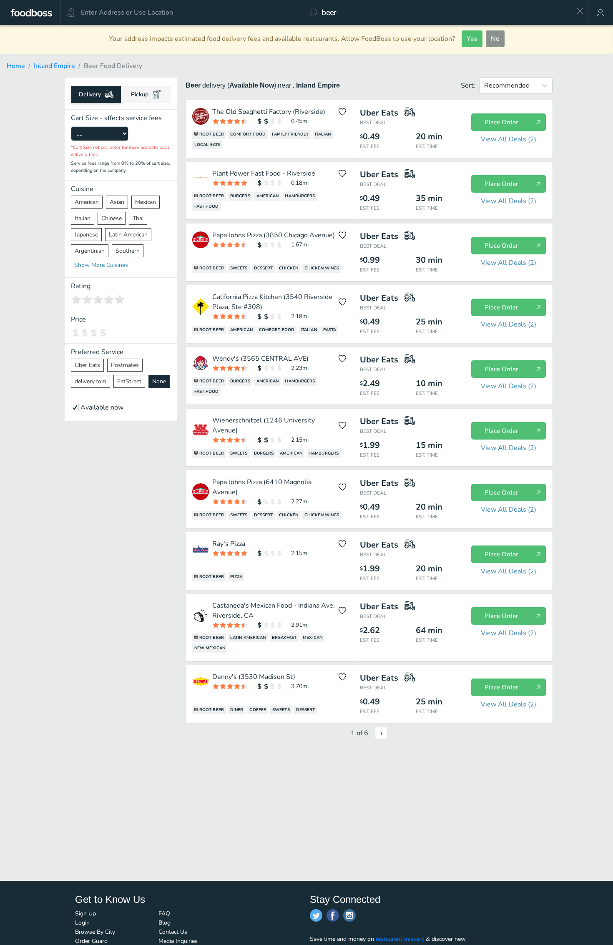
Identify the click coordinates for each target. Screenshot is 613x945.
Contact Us (172, 932)
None (159, 381)
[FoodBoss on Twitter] (316, 915)
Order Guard (91, 941)
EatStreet (129, 381)
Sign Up (85, 913)
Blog (164, 923)
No (495, 38)
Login (82, 923)
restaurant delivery (400, 939)
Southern (128, 251)
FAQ (164, 913)
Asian (117, 202)
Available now (101, 407)
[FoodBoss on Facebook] (333, 915)
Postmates (125, 365)
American (87, 202)
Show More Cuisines (101, 265)
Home (16, 65)
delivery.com (90, 381)
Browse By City (95, 932)
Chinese (111, 218)
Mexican (145, 202)
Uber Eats (87, 365)
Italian (82, 218)
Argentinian (90, 251)
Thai (138, 218)
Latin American (128, 235)
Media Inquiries (178, 941)
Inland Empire (54, 65)
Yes (472, 38)
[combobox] (446, 12)
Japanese (86, 235)
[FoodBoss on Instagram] (349, 915)
